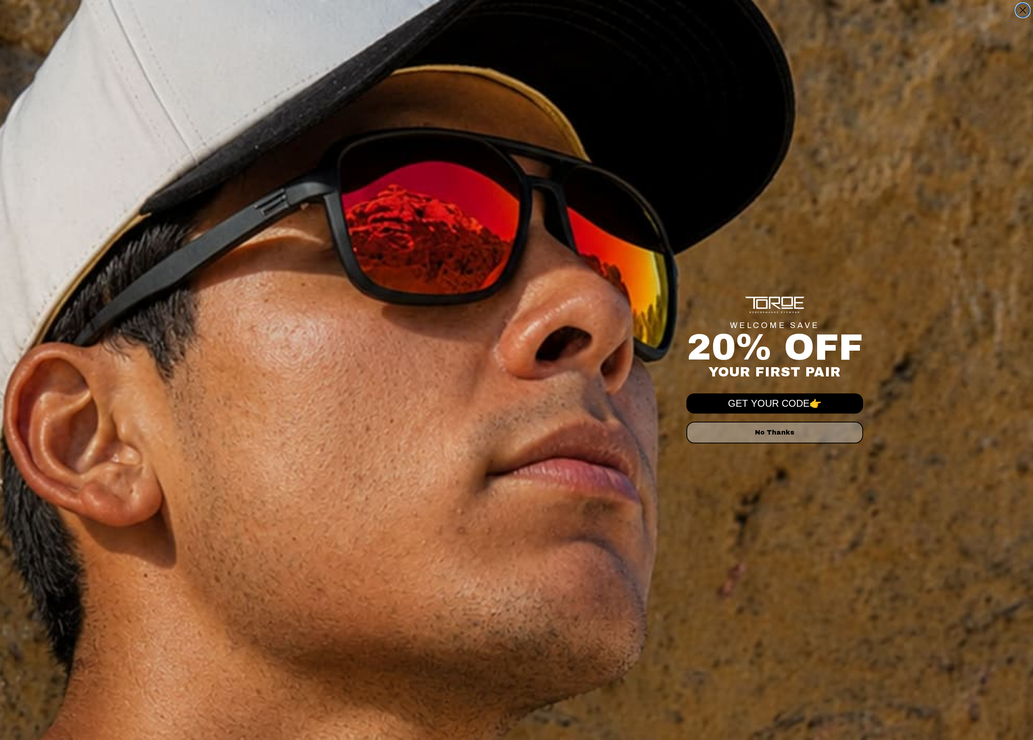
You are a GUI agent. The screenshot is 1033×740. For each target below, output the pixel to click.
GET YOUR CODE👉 (775, 403)
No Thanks (775, 432)
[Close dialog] (1023, 10)
